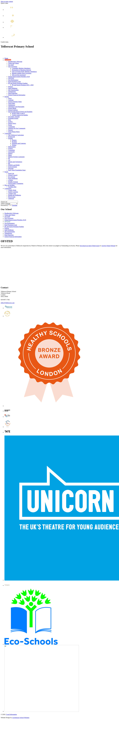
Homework (11, 137)
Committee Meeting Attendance (21, 68)
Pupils (6, 172)
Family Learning (13, 192)
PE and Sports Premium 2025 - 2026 (22, 85)
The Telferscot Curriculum (16, 135)
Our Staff (11, 65)
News (15, 9)
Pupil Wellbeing (13, 178)
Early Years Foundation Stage (17, 170)
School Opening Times (15, 101)
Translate (14, 205)
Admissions (11, 105)
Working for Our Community (16, 128)
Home (6, 58)
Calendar (18, 15)
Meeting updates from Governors (21, 73)
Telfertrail (11, 198)
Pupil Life (11, 173)
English (10, 138)
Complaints (11, 126)
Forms (10, 125)
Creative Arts (12, 193)
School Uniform (13, 110)
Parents (6, 96)
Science (10, 148)
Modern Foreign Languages (16, 157)
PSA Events (11, 197)
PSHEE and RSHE (14, 165)
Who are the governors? (19, 75)
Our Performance (13, 80)
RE (9, 163)
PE (9, 158)
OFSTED (11, 78)
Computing (11, 150)
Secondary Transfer (14, 116)
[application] (59, 267)
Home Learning (21, 22)
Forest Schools (12, 167)
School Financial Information (16, 95)
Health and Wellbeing (14, 195)
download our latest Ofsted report (89, 246)
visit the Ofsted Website (108, 246)
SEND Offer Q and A (18, 113)
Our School (7, 60)
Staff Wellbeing (12, 88)
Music (10, 155)
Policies (10, 86)
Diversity (11, 168)
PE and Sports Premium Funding (18, 83)
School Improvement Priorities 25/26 (19, 76)
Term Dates (11, 103)
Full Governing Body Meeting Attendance (24, 71)
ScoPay (10, 121)
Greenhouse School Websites (20, 717)
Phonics (14, 140)
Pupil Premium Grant (14, 81)
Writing (14, 145)
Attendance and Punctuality (16, 106)
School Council (12, 175)
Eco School (11, 177)
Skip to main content (7, 1)
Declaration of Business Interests (21, 70)
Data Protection (12, 93)
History (10, 153)
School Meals (12, 108)
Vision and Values (13, 63)
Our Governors (12, 66)
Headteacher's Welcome (15, 61)
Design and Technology (15, 162)
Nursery (10, 130)
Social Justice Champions (15, 183)
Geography (11, 152)
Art (9, 160)
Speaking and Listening (19, 143)
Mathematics (12, 147)
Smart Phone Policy (14, 131)
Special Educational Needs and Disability (20, 111)
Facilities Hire (12, 187)
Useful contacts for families (20, 115)
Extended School (22, 37)
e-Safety (10, 180)
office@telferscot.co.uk (7, 303)
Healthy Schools (13, 182)
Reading (14, 142)
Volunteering (12, 91)
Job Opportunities (13, 90)
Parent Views (12, 123)
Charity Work (12, 190)
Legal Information (11, 714)
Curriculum (7, 133)
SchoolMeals (16, 28)
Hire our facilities (9, 185)
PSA (9, 120)
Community (7, 188)
